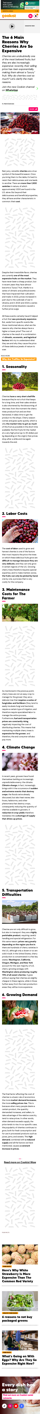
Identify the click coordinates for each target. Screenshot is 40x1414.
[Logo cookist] (9, 16)
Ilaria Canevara (9, 104)
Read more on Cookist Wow (20, 1162)
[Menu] (30, 16)
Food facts (5, 1232)
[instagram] (10, 1406)
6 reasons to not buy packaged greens (17, 1318)
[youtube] (16, 1406)
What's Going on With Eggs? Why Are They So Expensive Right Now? (19, 1359)
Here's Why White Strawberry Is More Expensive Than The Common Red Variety (17, 1276)
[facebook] (21, 1406)
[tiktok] (4, 1406)
